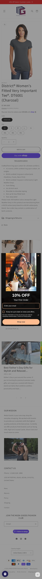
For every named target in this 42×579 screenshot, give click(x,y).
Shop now (21, 322)
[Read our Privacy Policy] (38, 315)
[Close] (38, 255)
